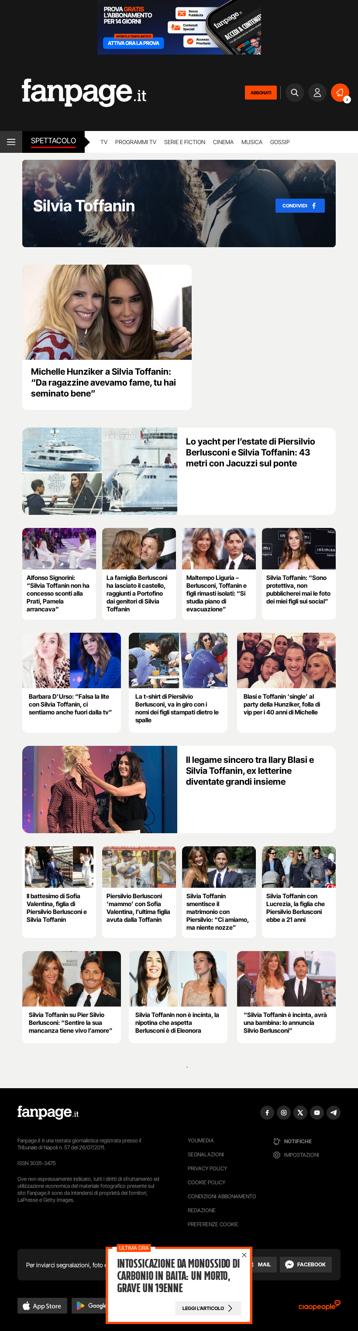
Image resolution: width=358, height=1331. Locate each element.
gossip (280, 141)
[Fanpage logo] (73, 93)
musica (251, 141)
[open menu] (11, 142)
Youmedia (201, 1140)
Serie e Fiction (184, 141)
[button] (42, 1306)
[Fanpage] (48, 1113)
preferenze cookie (213, 1224)
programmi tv (135, 141)
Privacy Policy (207, 1168)
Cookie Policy (206, 1182)
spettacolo (53, 140)
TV (103, 141)
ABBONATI (261, 92)
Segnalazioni (206, 1154)
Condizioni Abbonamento (222, 1196)
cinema (223, 141)
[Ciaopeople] (320, 1308)
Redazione (202, 1210)
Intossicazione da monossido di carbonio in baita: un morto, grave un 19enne (178, 1276)
